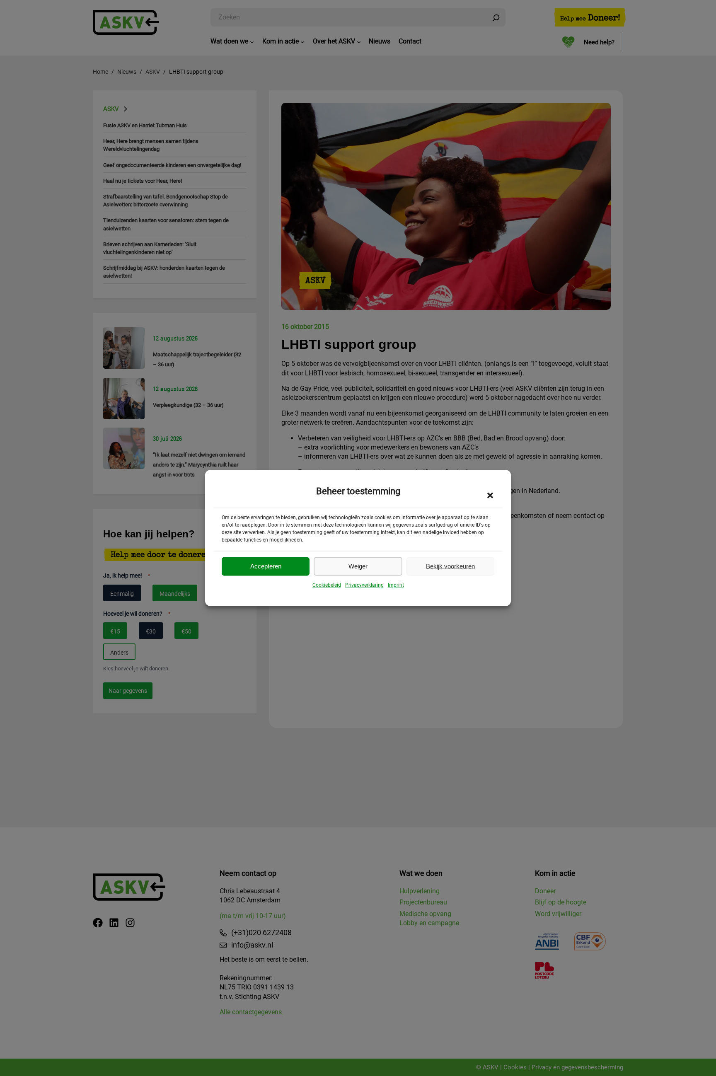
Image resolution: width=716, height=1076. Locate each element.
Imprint (396, 585)
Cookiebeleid (326, 585)
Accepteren (265, 566)
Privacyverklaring (364, 585)
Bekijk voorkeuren (450, 566)
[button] (490, 495)
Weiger (358, 566)
